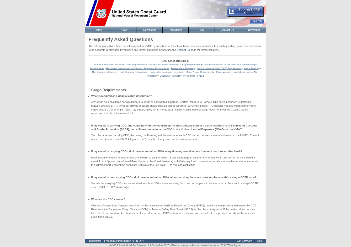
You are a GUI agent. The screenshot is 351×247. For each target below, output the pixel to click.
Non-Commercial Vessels (104, 72)
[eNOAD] (245, 16)
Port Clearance (127, 72)
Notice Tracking (252, 68)
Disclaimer (95, 240)
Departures (142, 72)
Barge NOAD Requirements (200, 72)
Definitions (179, 72)
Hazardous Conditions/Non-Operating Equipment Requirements (137, 68)
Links (259, 240)
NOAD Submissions (104, 64)
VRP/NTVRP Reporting (183, 76)
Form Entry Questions (161, 72)
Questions (165, 76)
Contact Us (183, 49)
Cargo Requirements (212, 64)
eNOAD (120, 64)
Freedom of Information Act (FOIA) (124, 240)
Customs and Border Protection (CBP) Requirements (174, 64)
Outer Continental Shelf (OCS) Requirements (219, 68)
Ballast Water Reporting (183, 68)
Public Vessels (223, 72)
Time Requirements (136, 64)
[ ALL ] (200, 76)
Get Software (244, 240)
